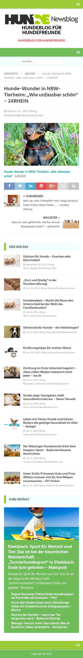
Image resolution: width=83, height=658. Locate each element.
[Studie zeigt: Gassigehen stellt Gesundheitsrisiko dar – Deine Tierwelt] (12, 400)
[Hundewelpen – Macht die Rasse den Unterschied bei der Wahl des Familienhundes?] (12, 305)
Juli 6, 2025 (32, 380)
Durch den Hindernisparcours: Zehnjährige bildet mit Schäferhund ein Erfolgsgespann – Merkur (41, 606)
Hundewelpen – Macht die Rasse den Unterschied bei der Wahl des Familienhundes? (48, 304)
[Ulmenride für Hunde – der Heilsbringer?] (12, 332)
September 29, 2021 (37, 264)
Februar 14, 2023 (18, 111)
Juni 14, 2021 (33, 352)
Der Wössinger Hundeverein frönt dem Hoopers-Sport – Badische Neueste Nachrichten (49, 450)
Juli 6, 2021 (32, 312)
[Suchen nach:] (41, 61)
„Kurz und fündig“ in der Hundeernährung (40, 282)
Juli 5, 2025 (32, 431)
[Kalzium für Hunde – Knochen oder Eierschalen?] (12, 261)
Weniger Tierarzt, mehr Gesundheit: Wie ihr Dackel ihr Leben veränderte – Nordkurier (40, 625)
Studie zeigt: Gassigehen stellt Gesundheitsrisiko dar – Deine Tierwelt (49, 397)
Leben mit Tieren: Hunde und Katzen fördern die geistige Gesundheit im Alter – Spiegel (50, 423)
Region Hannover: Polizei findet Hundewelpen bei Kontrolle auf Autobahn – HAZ (42, 596)
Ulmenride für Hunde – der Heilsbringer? (51, 327)
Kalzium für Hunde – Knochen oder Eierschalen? (47, 258)
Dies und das (18, 247)
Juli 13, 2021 (33, 288)
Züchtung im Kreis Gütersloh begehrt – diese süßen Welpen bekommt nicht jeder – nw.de (49, 372)
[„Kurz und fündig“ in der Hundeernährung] (12, 284)
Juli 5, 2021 (32, 332)
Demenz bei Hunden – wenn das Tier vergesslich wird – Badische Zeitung (36, 617)
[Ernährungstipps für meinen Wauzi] (12, 352)
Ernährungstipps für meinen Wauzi (47, 348)
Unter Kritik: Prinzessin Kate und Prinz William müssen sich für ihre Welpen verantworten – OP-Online (49, 477)
